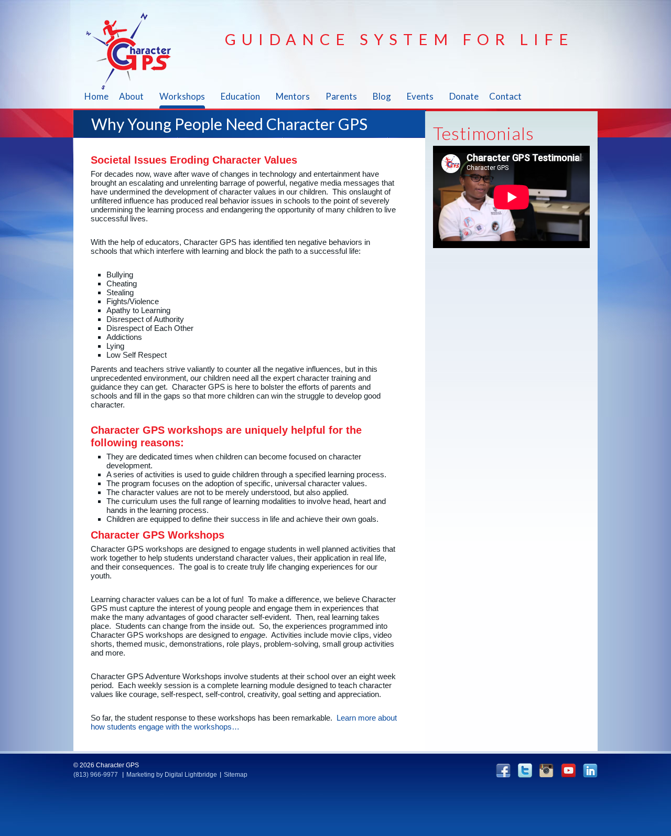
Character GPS (134, 51)
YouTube (568, 770)
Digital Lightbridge (191, 774)
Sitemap (235, 774)
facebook (503, 770)
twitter (525, 770)
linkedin (590, 770)
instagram (546, 770)
